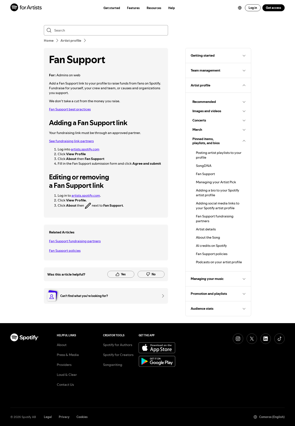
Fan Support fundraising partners (75, 241)
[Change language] (239, 7)
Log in (253, 8)
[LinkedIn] (265, 338)
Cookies (82, 417)
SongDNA (203, 165)
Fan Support (205, 173)
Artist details (206, 229)
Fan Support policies (65, 250)
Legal (48, 417)
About (62, 344)
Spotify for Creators (118, 354)
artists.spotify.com (85, 149)
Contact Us (65, 384)
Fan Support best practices (70, 109)
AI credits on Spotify (211, 245)
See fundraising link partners (71, 141)
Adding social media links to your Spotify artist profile (217, 205)
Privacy (64, 417)
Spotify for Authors (117, 344)
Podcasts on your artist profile (219, 262)
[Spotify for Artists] (26, 7)
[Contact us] (162, 296)
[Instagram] (238, 338)
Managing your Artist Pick (216, 182)
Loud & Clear (67, 374)
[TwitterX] (252, 338)
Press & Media (68, 354)
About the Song (208, 237)
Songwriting (112, 364)
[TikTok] (279, 338)
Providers (64, 364)
